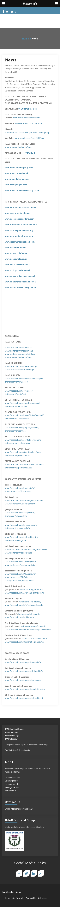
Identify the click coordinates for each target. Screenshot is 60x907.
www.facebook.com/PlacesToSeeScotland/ (24, 415)
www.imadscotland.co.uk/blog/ (18, 357)
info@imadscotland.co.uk (22, 809)
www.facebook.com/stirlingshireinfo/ (21, 537)
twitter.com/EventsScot (15, 394)
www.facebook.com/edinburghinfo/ (21, 562)
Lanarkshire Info (12, 784)
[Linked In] (12, 12)
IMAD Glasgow (11, 739)
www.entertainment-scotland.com (21, 207)
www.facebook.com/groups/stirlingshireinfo (24, 698)
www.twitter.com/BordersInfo (18, 491)
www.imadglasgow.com (16, 185)
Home (25, 38)
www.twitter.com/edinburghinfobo (20, 565)
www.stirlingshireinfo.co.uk (17, 270)
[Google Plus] (16, 12)
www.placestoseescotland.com (19, 219)
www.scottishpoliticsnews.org (19, 230)
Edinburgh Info (11, 781)
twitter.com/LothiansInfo (29, 614)
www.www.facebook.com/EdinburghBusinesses (26, 549)
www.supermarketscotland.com (20, 242)
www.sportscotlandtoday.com (19, 236)
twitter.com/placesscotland (17, 419)
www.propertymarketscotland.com (21, 225)
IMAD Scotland (11, 732)
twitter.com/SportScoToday (17, 455)
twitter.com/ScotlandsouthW (34, 638)
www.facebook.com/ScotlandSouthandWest (24, 642)
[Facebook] (3, 12)
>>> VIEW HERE (28, 153)
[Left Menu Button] (4, 3)
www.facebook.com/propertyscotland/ (22, 428)
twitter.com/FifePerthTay (30, 602)
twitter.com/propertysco (16, 431)
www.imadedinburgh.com (17, 179)
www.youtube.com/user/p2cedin (19, 581)
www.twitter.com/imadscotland (26, 118)
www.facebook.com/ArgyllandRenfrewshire (24, 593)
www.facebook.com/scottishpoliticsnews (23, 440)
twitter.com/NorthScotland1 (33, 626)
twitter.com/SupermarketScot (18, 468)
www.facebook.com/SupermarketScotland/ (24, 464)
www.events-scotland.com (17, 213)
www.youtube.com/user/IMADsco (29, 138)
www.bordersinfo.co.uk (16, 247)
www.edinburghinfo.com (16, 253)
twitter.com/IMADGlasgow (16, 382)
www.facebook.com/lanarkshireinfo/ (21, 525)
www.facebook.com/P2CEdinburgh (20, 574)
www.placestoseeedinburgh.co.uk (20, 287)
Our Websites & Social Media (17, 750)
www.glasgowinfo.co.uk (16, 259)
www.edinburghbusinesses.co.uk (20, 276)
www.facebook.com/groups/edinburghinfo (24, 671)
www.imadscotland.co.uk (16, 173)
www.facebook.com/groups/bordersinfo (23, 662)
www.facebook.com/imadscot (28, 123)
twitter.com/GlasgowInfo (16, 516)
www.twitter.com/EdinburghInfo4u (20, 504)
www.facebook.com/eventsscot (19, 391)
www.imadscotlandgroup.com (19, 168)
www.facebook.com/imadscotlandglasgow (24, 379)
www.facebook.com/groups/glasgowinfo (23, 680)
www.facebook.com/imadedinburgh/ (21, 366)
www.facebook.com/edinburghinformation (24, 500)
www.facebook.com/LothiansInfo (19, 617)
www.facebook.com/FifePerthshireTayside (24, 605)
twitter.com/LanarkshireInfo (17, 528)
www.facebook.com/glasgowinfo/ (20, 513)
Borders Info (10, 791)
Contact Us (31, 898)
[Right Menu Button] (56, 3)
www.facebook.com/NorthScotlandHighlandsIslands (28, 630)
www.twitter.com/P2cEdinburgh (19, 577)
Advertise (42, 898)
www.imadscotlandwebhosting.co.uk (22, 190)
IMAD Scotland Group (14, 729)
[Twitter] (7, 12)
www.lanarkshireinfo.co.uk (17, 265)
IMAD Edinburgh (12, 735)
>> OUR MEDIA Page (27, 109)
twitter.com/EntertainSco (16, 406)
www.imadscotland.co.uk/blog (18, 147)
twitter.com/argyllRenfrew (31, 589)
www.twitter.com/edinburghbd (18, 553)
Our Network (17, 898)
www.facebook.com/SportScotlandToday (23, 452)
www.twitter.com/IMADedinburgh (19, 369)
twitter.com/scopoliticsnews (17, 443)
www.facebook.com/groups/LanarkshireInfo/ (25, 689)
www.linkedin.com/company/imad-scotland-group (27, 132)
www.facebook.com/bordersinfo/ (20, 488)
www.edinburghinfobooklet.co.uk (20, 282)
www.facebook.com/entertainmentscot (22, 403)
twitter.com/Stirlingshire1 (16, 540)
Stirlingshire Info (12, 787)
